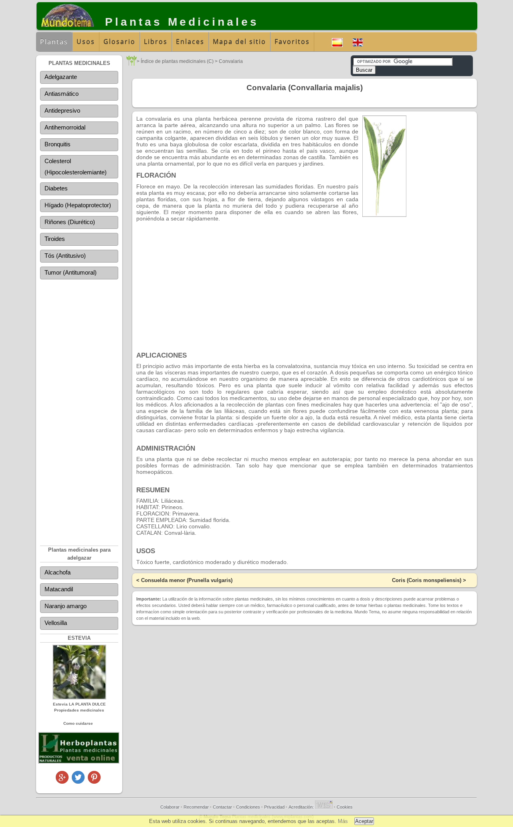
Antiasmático (61, 93)
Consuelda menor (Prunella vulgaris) (186, 580)
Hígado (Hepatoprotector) (77, 205)
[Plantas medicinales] (131, 63)
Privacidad (274, 807)
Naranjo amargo (65, 606)
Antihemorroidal (64, 127)
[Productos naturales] (78, 762)
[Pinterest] (94, 781)
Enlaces (190, 41)
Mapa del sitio (239, 41)
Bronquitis (57, 144)
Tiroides (54, 238)
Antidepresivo (62, 110)
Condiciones (248, 807)
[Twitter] (78, 781)
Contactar (222, 807)
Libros (156, 41)
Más (343, 821)
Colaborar (170, 807)
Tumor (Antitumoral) (70, 272)
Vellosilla (55, 622)
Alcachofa (57, 572)
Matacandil (58, 589)
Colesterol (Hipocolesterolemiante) (75, 167)
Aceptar (364, 821)
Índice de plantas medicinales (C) (177, 61)
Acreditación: (302, 807)
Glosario (119, 41)
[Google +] (62, 781)
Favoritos (292, 41)
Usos (86, 41)
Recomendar (196, 807)
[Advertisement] (79, 407)
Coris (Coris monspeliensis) (426, 580)
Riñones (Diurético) (69, 221)
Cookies (345, 807)
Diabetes (56, 188)
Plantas (54, 41)
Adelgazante (60, 76)
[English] (358, 41)
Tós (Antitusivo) (65, 255)
